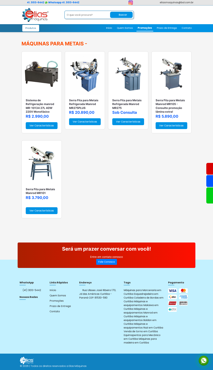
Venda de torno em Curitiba (141, 331)
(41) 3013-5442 (31, 290)
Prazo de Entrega (167, 27)
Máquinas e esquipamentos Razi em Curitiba (143, 325)
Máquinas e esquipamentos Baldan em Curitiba (140, 320)
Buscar (122, 15)
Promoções (145, 27)
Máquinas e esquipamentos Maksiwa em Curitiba (141, 305)
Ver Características (41, 125)
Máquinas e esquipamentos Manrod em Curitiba (140, 312)
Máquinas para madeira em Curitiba (140, 340)
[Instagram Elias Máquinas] (130, 3)
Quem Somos (125, 27)
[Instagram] (21, 306)
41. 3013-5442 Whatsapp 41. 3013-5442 (53, 2)
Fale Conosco (106, 262)
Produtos (30, 28)
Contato (187, 27)
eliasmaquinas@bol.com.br (177, 2)
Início (109, 27)
